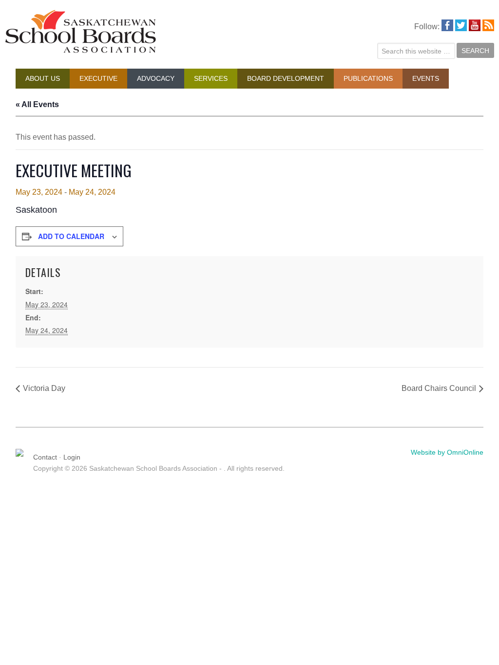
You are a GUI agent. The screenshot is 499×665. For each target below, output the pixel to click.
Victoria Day (44, 388)
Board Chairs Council (439, 388)
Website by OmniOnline (447, 452)
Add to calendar (71, 236)
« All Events (37, 104)
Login (71, 457)
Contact (45, 457)
